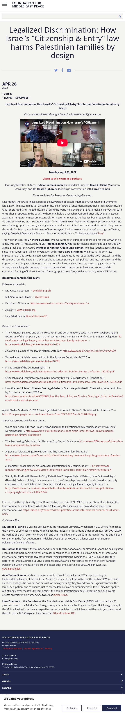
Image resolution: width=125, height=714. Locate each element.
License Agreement (33, 648)
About (5, 674)
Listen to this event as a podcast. (62, 178)
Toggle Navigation (4, 4)
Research (7, 687)
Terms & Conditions (12, 648)
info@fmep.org (11, 658)
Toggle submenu (111, 674)
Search (120, 16)
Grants (6, 681)
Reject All (92, 708)
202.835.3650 (10, 655)
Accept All (112, 708)
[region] (62, 704)
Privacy (48, 648)
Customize (71, 708)
